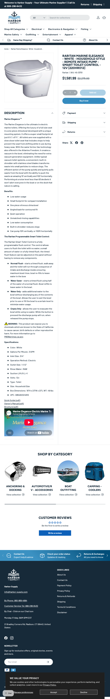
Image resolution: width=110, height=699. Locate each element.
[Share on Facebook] (76, 142)
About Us (61, 574)
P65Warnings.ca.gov (13, 336)
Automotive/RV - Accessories (42, 488)
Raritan (65, 72)
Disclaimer (62, 612)
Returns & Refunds (66, 596)
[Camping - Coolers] (95, 471)
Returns (85, 4)
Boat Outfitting (68, 488)
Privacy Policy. (49, 685)
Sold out (92, 92)
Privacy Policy (63, 590)
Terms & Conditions (66, 607)
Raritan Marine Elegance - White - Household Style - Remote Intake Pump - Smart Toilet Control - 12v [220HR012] (27, 49)
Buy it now (84, 101)
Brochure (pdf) (11, 406)
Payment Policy (64, 585)
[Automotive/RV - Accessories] (42, 471)
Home (6, 49)
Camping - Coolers (95, 488)
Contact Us (62, 580)
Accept (53, 692)
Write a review (55, 533)
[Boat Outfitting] (68, 471)
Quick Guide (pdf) (12, 400)
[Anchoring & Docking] (15, 471)
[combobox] (60, 17)
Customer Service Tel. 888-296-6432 (21, 606)
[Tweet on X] (71, 142)
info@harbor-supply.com (16, 592)
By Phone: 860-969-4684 (15, 600)
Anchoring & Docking (15, 488)
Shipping (97, 4)
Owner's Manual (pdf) (14, 403)
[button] (104, 17)
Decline (83, 692)
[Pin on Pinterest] (82, 142)
